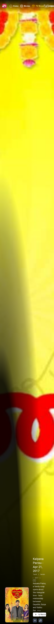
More (39, 611)
